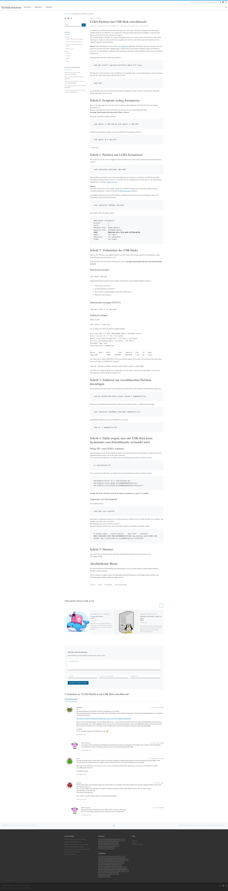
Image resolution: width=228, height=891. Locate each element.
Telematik (109, 870)
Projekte (67, 51)
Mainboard (120, 862)
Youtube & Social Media (106, 848)
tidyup (67, 61)
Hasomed (106, 862)
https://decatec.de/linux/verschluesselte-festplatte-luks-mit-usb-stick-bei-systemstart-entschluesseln (103, 718)
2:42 (162, 782)
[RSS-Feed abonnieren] (220, 2)
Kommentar (73, 661)
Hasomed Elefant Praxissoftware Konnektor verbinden (78, 849)
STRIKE (68, 58)
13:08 (161, 743)
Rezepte (109, 842)
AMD (108, 840)
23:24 (161, 707)
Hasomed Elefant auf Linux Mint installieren (75, 839)
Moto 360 (110, 865)
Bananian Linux (70, 48)
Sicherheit (123, 868)
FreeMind (68, 55)
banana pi (121, 857)
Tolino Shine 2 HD (104, 873)
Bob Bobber (79, 707)
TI (121, 870)
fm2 (100, 862)
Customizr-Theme (26, 888)
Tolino (116, 845)
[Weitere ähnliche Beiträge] (161, 605)
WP (10, 888)
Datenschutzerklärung (137, 844)
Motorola (101, 842)
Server (116, 842)
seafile (115, 868)
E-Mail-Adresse (107, 676)
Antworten (81, 734)
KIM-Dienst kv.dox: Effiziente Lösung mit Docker (77, 844)
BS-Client (68, 53)
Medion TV (102, 865)
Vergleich (115, 873)
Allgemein (102, 840)
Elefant (125, 859)
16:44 (161, 807)
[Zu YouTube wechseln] (223, 2)
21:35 (161, 758)
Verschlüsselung (104, 876)
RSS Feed (134, 840)
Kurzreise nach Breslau (70, 854)
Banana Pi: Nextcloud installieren (74, 41)
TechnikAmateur (10, 885)
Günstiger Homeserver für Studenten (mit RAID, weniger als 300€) (151, 616)
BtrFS (112, 859)
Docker (119, 859)
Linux (69, 13)
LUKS (113, 862)
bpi (108, 859)
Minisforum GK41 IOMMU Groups (73, 76)
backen (114, 857)
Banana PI (115, 840)
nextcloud (102, 868)
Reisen (109, 868)
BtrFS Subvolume (125, 191)
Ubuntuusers (125, 46)
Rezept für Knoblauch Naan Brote (73, 851)
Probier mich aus (112, 182)
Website (134, 676)
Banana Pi (67, 37)
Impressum (134, 842)
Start (66, 13)
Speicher (101, 870)
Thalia (116, 870)
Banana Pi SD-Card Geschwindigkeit (74, 39)
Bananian (102, 859)
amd (100, 857)
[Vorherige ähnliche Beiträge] (157, 605)
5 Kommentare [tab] (71, 699)
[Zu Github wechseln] (226, 2)
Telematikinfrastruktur (105, 845)
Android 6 (107, 857)
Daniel (94, 25)
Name (70, 676)
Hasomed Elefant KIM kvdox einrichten (74, 85)
